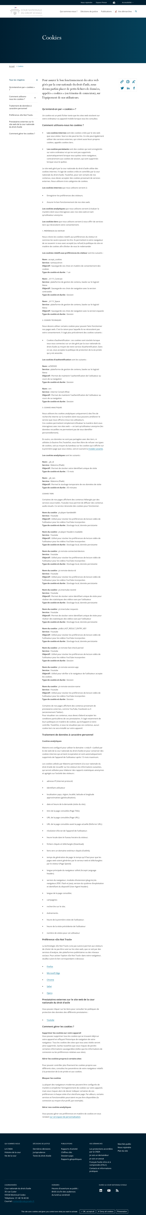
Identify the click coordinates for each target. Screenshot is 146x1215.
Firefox (50, 966)
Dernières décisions (41, 1149)
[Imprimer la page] (128, 81)
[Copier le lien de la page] (122, 81)
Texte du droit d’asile (42, 1155)
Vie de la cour (10, 1155)
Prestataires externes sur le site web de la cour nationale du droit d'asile (21, 124)
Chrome (50, 979)
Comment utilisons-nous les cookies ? (17, 97)
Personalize (122, 1211)
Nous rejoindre (86, 2)
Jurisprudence (39, 1152)
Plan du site (123, 1150)
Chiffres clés (66, 1152)
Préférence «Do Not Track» (21, 115)
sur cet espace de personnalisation (65, 1117)
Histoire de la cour (13, 1152)
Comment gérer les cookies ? (22, 133)
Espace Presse (101, 2)
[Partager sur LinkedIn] (128, 88)
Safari (49, 986)
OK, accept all (88, 1211)
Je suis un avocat (96, 1158)
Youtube (50, 1020)
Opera (49, 993)
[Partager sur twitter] (122, 88)
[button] (68, 11)
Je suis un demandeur (99, 1155)
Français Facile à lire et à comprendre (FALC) (100, 1163)
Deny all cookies (106, 1211)
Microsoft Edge (53, 973)
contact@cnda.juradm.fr (23, 1201)
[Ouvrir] (35, 97)
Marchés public (124, 1144)
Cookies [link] (20, 66)
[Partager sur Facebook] (134, 88)
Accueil (12, 66)
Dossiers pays (67, 1155)
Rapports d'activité (69, 1149)
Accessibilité (127, 2)
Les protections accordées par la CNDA (101, 1150)
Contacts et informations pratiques (100, 1169)
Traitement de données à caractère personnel (20, 107)
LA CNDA (9, 1149)
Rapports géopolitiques (71, 1159)
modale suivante (95, 448)
